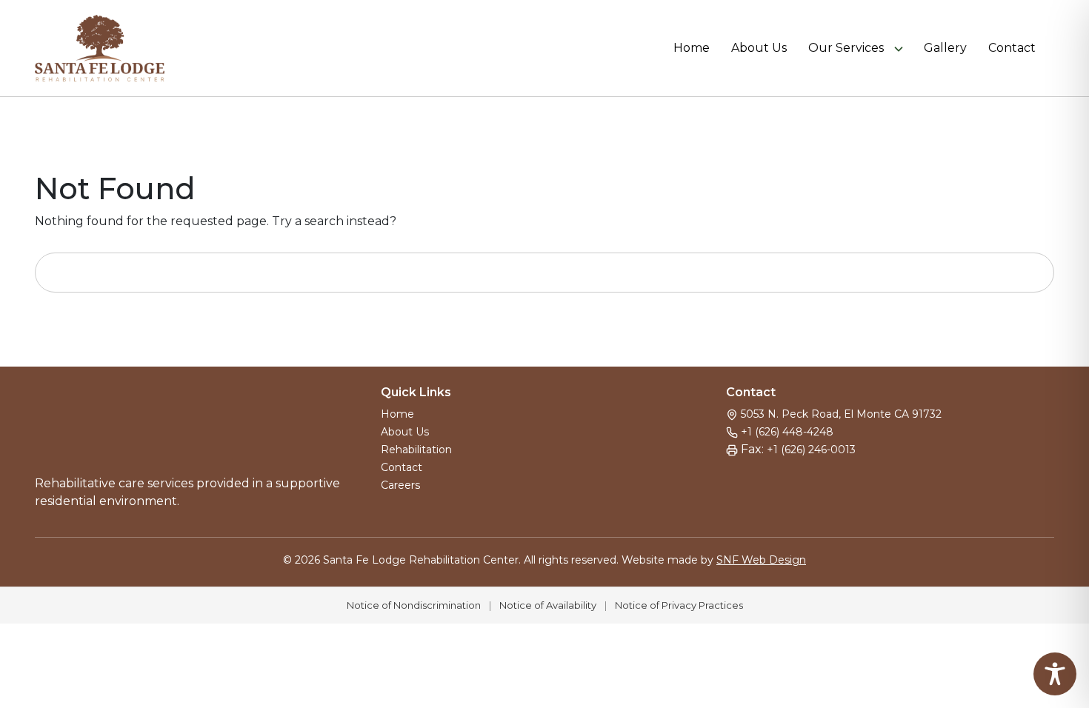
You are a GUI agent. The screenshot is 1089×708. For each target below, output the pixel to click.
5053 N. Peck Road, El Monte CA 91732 (841, 414)
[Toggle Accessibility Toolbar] (1055, 674)
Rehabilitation (416, 449)
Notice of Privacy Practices (679, 605)
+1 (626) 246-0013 (811, 449)
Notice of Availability (547, 605)
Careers (400, 485)
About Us (759, 48)
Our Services (846, 48)
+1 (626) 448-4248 (787, 431)
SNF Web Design (761, 560)
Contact (1012, 48)
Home (691, 48)
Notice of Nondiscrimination (414, 605)
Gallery (945, 48)
